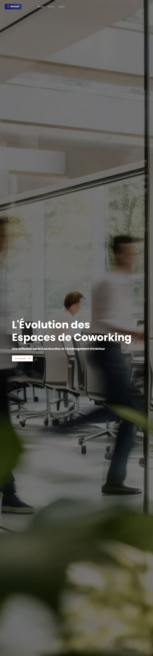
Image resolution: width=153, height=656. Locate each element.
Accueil (41, 6)
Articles (51, 6)
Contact (61, 6)
